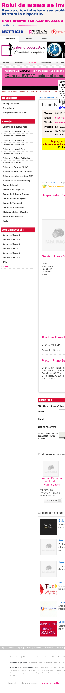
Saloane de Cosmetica (13, 140)
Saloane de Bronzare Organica (17, 172)
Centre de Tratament (12, 203)
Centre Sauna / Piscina (13, 207)
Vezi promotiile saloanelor (15, 113)
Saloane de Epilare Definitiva (16, 158)
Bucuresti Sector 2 (11, 239)
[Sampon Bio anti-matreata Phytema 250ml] (51, 476)
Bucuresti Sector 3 (11, 244)
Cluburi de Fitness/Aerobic (15, 212)
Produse (60, 648)
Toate (5, 221)
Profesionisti (48, 648)
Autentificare (9, 38)
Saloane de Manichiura (13, 145)
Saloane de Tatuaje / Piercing (16, 181)
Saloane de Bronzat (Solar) (15, 167)
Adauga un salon (11, 104)
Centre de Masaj (10, 185)
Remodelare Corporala (13, 189)
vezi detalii (51, 500)
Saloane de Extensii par (14, 136)
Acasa (6, 62)
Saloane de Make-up (12, 154)
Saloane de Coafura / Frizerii (16, 131)
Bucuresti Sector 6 (11, 257)
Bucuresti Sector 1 (11, 235)
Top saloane (8, 108)
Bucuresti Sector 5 (11, 253)
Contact (43, 38)
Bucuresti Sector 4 (11, 248)
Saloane (32, 62)
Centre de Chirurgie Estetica (16, 194)
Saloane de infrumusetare (15, 127)
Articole (18, 62)
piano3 (53, 183)
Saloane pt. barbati (12, 163)
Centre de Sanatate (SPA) (15, 198)
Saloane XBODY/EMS (13, 216)
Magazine (46, 62)
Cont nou (28, 38)
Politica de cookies (41, 657)
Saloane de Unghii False (14, 149)
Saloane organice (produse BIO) (18, 176)
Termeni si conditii (50, 683)
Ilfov (5, 262)
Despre (19, 648)
